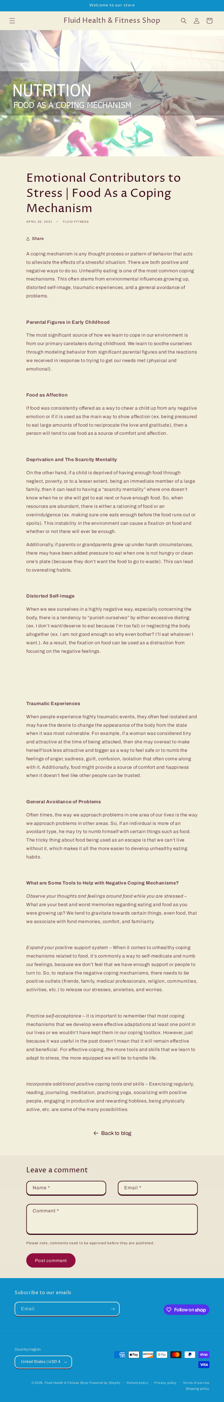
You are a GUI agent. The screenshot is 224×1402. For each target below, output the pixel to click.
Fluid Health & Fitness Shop (66, 1382)
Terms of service (196, 1382)
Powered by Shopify (105, 1382)
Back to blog (116, 1133)
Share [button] (38, 238)
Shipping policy (198, 1388)
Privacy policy (165, 1382)
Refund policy (137, 1382)
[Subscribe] (112, 1309)
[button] (12, 20)
